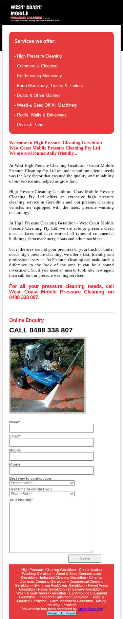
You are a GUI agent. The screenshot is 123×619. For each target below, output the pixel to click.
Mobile (15, 450)
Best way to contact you (30, 478)
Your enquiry (20, 500)
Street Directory (90, 609)
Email (14, 436)
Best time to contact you (30, 489)
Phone (14, 464)
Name (14, 422)
